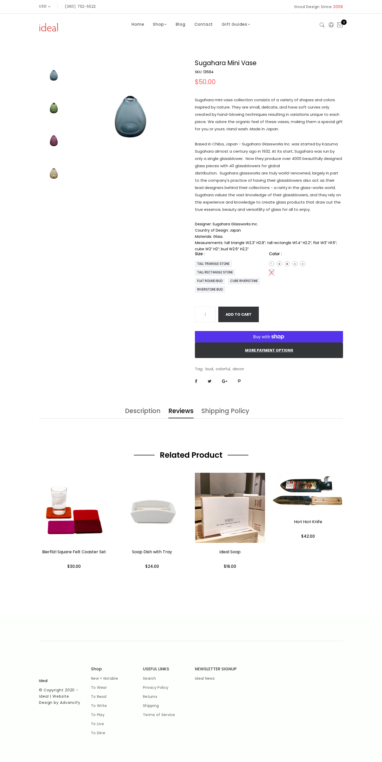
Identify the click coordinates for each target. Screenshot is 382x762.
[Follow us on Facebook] (196, 381)
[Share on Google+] (224, 381)
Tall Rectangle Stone (215, 272)
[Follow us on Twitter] (210, 381)
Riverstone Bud (210, 289)
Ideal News (205, 678)
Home (137, 24)
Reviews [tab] (181, 411)
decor (238, 369)
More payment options (269, 350)
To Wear (99, 687)
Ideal (43, 680)
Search (149, 678)
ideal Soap (230, 552)
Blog (180, 24)
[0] (340, 25)
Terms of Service (159, 714)
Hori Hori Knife (308, 522)
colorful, (223, 369)
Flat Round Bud (209, 281)
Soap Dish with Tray (152, 552)
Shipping (151, 705)
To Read (98, 696)
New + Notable (104, 678)
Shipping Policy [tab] (225, 411)
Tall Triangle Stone (213, 263)
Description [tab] (143, 411)
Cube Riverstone (244, 281)
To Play (97, 714)
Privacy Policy (155, 687)
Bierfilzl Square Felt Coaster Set (74, 552)
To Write (99, 705)
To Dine (98, 733)
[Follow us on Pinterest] (239, 381)
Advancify (70, 702)
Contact (203, 24)
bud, (210, 369)
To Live (97, 723)
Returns (150, 696)
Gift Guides (234, 24)
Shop (158, 24)
